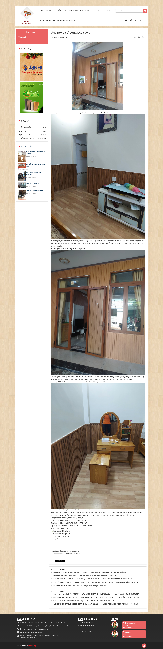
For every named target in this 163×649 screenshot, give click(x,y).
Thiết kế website (130, 623)
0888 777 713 (129, 625)
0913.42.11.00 (130, 634)
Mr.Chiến (128, 632)
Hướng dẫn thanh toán (87, 629)
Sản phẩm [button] (62, 10)
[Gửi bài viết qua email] (135, 37)
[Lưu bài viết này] (143, 37)
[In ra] (139, 37)
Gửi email (128, 628)
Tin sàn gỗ (22, 37)
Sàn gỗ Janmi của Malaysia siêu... (35, 165)
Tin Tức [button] (97, 10)
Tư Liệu (21, 41)
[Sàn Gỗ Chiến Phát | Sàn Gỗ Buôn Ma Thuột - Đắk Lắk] (27, 13)
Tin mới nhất (26, 146)
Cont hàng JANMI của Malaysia (33, 173)
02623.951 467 (46, 20)
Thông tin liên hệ (85, 632)
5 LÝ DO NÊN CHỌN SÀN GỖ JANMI (36, 153)
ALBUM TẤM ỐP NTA (33, 183)
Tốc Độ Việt (32, 646)
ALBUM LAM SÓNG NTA (34, 191)
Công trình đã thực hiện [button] (79, 10)
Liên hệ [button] (108, 10)
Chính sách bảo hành (87, 625)
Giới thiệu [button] (50, 10)
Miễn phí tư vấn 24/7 (87, 622)
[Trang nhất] (42, 10)
